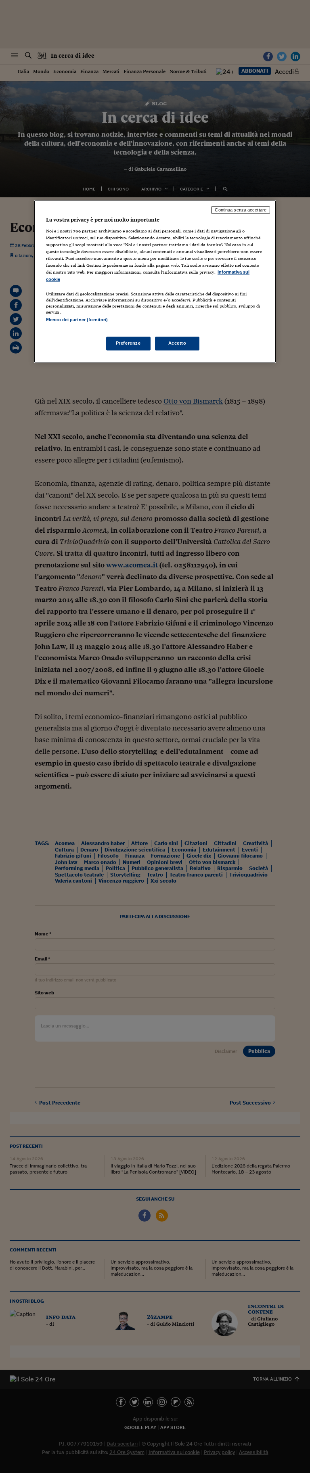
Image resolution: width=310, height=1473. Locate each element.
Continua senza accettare (240, 209)
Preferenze (128, 343)
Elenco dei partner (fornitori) (77, 319)
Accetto (177, 343)
